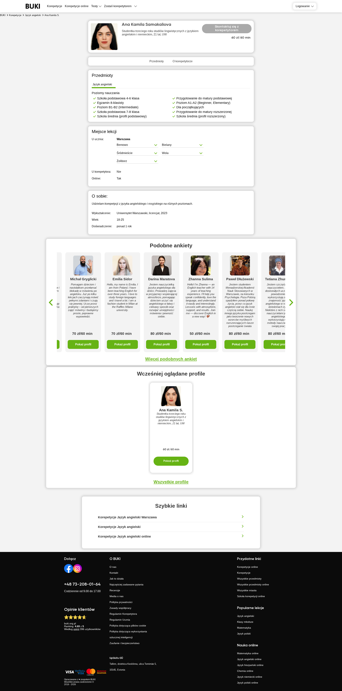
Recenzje (115, 590)
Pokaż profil (83, 344)
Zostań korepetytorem (117, 6)
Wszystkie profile (171, 481)
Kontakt (114, 572)
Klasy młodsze (245, 621)
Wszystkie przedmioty (249, 578)
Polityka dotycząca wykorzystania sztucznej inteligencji (128, 634)
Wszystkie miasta (246, 590)
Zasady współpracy (120, 608)
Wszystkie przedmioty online (253, 584)
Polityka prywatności (121, 602)
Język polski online (247, 682)
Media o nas (116, 596)
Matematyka (244, 627)
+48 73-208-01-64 (82, 584)
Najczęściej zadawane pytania (126, 584)
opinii (76, 629)
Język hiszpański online (250, 665)
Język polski (244, 633)
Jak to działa (117, 578)
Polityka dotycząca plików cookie (128, 625)
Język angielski (245, 616)
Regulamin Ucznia (120, 619)
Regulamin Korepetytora (123, 613)
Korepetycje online (77, 6)
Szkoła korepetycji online (251, 596)
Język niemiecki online (249, 676)
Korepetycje (243, 572)
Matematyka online (247, 653)
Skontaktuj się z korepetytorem (227, 28)
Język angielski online (249, 659)
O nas (113, 566)
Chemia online (245, 670)
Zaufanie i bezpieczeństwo (124, 643)
